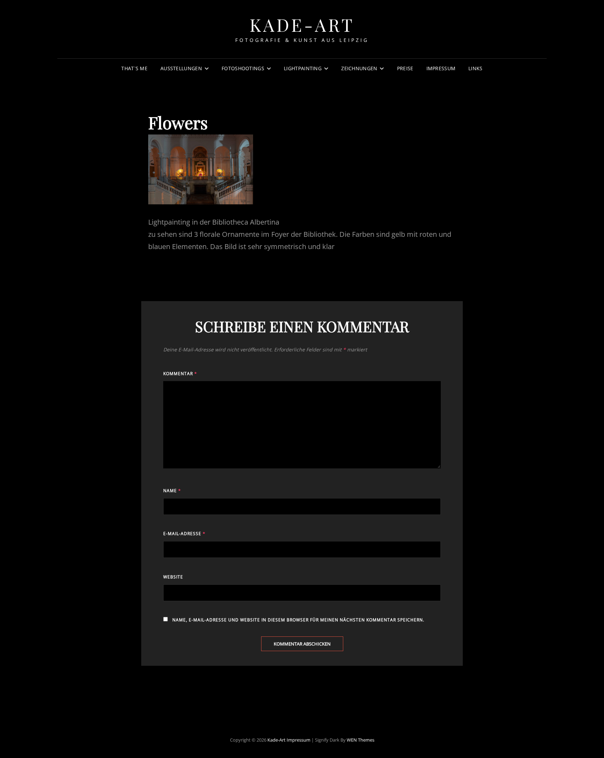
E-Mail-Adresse (184, 534)
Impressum (441, 68)
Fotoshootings (243, 68)
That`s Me (134, 68)
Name (172, 491)
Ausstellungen (181, 68)
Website (173, 577)
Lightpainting (303, 68)
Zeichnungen (359, 68)
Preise (405, 68)
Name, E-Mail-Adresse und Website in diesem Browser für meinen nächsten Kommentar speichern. (298, 620)
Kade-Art (302, 24)
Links (475, 68)
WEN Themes (360, 740)
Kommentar (180, 374)
